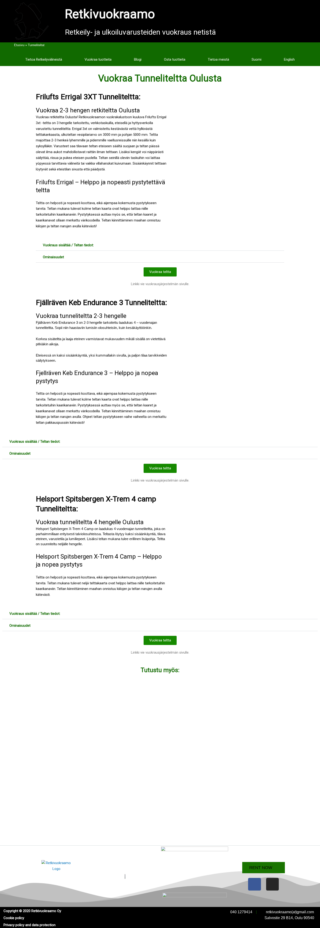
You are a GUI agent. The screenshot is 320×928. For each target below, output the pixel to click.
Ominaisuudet (53, 257)
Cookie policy (14, 918)
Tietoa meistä (218, 59)
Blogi (137, 59)
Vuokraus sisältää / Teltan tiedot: (68, 245)
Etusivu (19, 45)
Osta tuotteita (174, 59)
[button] (160, 245)
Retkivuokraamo (110, 14)
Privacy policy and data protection (30, 925)
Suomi (256, 59)
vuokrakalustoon (119, 117)
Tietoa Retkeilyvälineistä (43, 59)
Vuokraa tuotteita (98, 59)
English (289, 59)
